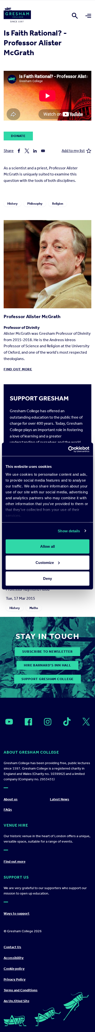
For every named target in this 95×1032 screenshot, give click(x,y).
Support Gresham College (47, 679)
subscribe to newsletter (47, 651)
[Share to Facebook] (19, 151)
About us (11, 799)
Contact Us (12, 947)
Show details (69, 531)
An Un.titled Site (16, 1001)
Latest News (59, 799)
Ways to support (16, 913)
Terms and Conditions (21, 990)
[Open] (9, 722)
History (12, 203)
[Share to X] (27, 151)
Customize (45, 562)
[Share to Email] (43, 151)
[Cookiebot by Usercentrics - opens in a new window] (68, 449)
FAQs (8, 810)
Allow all (47, 546)
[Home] (17, 16)
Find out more (18, 369)
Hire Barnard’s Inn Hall (47, 665)
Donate (18, 136)
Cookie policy (14, 969)
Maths (33, 607)
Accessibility (14, 958)
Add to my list (73, 150)
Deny (47, 578)
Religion (57, 203)
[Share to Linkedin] (35, 151)
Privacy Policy (15, 979)
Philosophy (34, 203)
